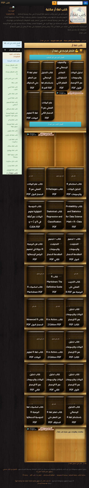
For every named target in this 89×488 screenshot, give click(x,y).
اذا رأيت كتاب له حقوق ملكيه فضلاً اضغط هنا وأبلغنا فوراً (32, 481)
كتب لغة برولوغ (12, 150)
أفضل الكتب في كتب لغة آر (13, 44)
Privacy (25, 475)
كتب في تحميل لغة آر (75, 463)
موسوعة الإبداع (42, 483)
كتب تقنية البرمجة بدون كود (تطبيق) (11, 114)
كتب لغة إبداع (12, 119)
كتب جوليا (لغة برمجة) (12, 156)
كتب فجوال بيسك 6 (11, 73)
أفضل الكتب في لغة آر (55, 124)
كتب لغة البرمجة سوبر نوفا (12, 125)
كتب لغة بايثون (12, 130)
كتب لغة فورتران (12, 170)
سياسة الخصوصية (62, 475)
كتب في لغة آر (44, 40)
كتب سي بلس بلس (11, 78)
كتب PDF (5, 3)
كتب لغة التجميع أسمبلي (12, 103)
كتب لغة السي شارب (12, 88)
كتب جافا (14, 82)
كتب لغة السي (12, 98)
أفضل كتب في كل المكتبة (55, 57)
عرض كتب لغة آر (14, 50)
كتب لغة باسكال (11, 109)
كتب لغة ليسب (12, 165)
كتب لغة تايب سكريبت (13, 140)
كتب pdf (32, 475)
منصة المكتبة (73, 475)
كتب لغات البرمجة (13, 60)
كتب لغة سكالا (12, 146)
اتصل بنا (38, 475)
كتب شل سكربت (11, 161)
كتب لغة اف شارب (11, 135)
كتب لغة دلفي (12, 93)
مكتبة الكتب (81, 475)
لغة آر (84, 463)
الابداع (84, 40)
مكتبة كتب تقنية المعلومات (15, 55)
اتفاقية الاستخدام (49, 475)
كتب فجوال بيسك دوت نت (11, 66)
